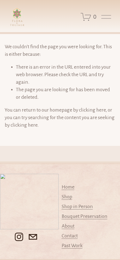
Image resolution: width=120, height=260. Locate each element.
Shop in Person (77, 206)
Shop (67, 196)
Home (68, 187)
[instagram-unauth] (19, 236)
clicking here (92, 110)
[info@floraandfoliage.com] (32, 236)
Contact (70, 236)
